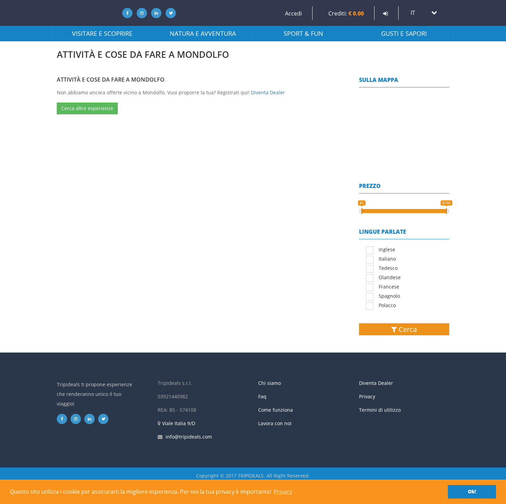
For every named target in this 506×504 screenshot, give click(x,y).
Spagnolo (389, 296)
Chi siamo (269, 383)
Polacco (387, 305)
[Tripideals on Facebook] (125, 13)
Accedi (293, 13)
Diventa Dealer (268, 92)
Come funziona (275, 410)
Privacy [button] (283, 491)
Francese (389, 286)
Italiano (387, 258)
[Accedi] (385, 13)
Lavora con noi (275, 423)
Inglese (387, 249)
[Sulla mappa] (404, 126)
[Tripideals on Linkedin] (154, 13)
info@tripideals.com (189, 436)
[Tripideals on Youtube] (169, 13)
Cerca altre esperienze (87, 108)
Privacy (367, 396)
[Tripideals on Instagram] (140, 13)
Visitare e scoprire (102, 33)
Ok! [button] (472, 491)
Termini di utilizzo (380, 410)
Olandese (390, 277)
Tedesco (388, 268)
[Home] (82, 13)
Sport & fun (303, 33)
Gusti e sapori (404, 33)
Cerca (407, 329)
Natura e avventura (203, 33)
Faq (262, 396)
